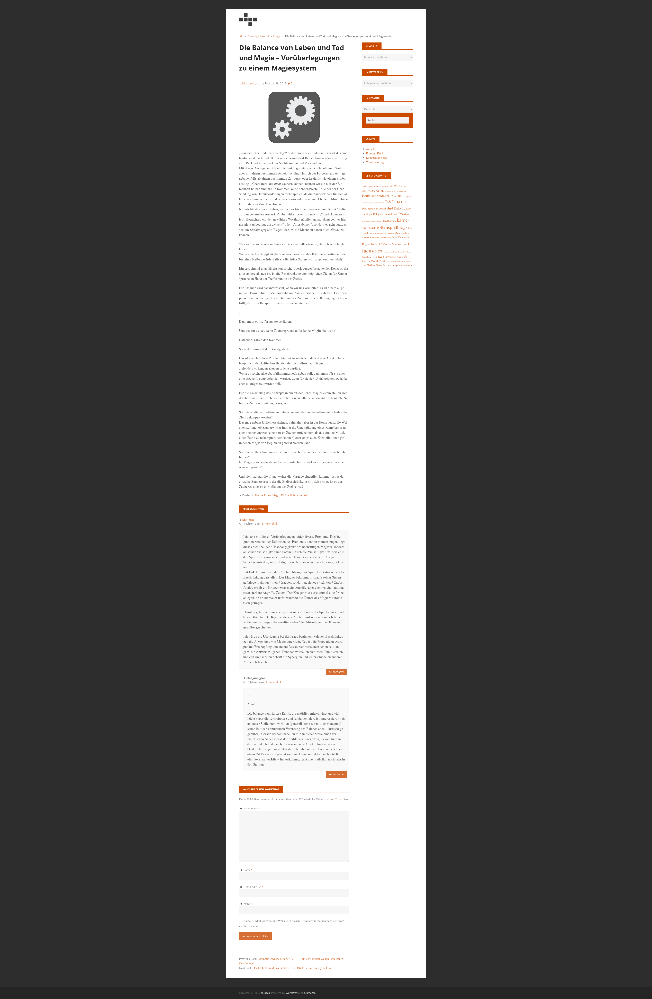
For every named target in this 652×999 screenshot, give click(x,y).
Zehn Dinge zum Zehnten (399, 265)
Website (248, 904)
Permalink (271, 523)
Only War (397, 237)
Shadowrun (399, 244)
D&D (390, 202)
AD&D (395, 186)
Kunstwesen (381, 233)
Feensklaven (390, 214)
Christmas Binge (379, 202)
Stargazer (309, 992)
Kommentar (251, 808)
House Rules (263, 495)
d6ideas (265, 992)
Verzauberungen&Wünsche (395, 261)
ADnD (380, 190)
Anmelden (372, 149)
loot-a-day (390, 233)
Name (247, 870)
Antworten (339, 671)
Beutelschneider (374, 195)
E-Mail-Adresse (253, 887)
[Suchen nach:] (387, 120)
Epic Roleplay (375, 214)
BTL (400, 196)
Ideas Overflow (389, 220)
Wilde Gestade (376, 265)
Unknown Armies (395, 256)
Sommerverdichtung (390, 252)
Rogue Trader (370, 244)
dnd (390, 208)
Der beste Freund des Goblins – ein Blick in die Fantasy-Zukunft (293, 968)
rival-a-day (406, 237)
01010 (364, 186)
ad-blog (403, 186)
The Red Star (380, 256)
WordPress (292, 992)
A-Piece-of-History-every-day (378, 186)
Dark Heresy (368, 208)
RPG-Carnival (385, 244)
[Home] (241, 36)
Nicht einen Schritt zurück (381, 237)
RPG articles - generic (294, 495)
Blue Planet (392, 196)
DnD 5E (400, 208)
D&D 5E (402, 201)
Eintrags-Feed (374, 153)
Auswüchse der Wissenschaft (395, 191)
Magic (276, 495)
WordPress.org (375, 162)
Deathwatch (381, 208)
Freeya (402, 213)
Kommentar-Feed (376, 158)
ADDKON (368, 191)
